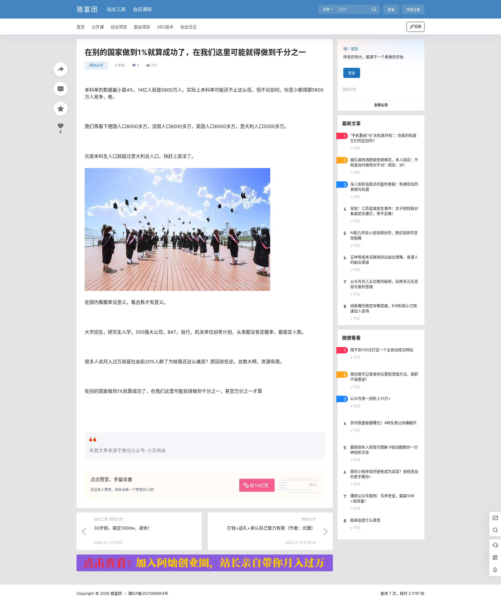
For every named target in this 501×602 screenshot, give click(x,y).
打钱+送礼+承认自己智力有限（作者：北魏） (271, 528)
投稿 (417, 26)
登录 (391, 10)
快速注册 (413, 10)
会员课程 (142, 9)
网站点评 (96, 65)
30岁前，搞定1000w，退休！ (123, 528)
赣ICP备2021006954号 (148, 593)
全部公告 (381, 105)
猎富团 (115, 593)
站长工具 (116, 9)
